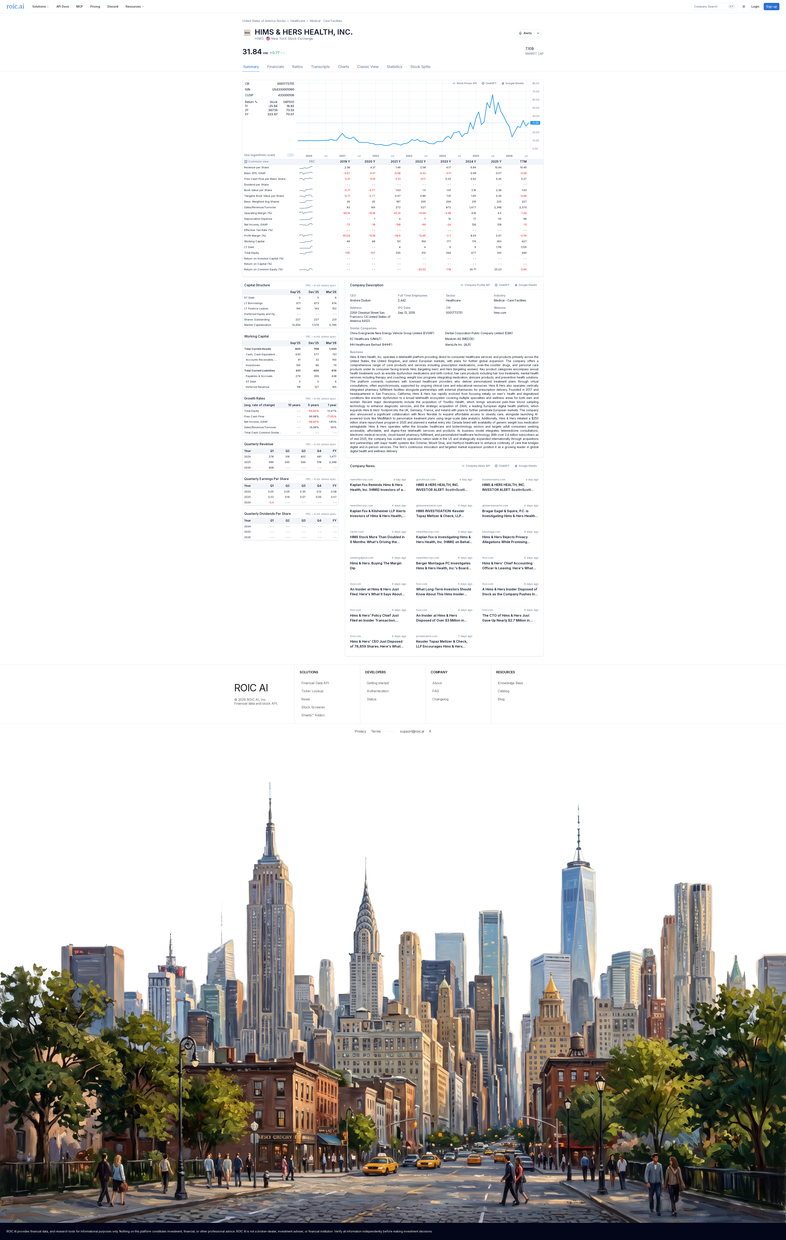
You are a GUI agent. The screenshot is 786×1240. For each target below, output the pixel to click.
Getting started (377, 683)
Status (371, 699)
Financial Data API (315, 683)
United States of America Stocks (264, 21)
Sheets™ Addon (313, 715)
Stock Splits (420, 67)
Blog (501, 699)
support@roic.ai (412, 731)
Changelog (440, 699)
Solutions (39, 6)
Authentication (378, 691)
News (305, 699)
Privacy (360, 731)
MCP (79, 6)
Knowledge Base (510, 683)
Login (755, 6)
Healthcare (297, 21)
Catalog (503, 691)
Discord (112, 6)
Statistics (394, 67)
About (437, 683)
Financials (275, 67)
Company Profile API (477, 285)
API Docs (62, 6)
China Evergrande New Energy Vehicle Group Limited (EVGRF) (392, 333)
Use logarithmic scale (259, 155)
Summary (251, 67)
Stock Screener (313, 707)
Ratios (297, 67)
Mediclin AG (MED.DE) (459, 339)
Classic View (368, 67)
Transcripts (320, 67)
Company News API (478, 465)
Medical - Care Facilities (326, 21)
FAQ (435, 691)
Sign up (771, 6)
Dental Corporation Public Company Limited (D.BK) (479, 333)
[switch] (290, 155)
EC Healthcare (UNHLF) (366, 339)
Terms (376, 731)
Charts (343, 67)
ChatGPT (491, 83)
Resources (133, 6)
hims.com (500, 312)
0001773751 (454, 312)
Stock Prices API (467, 83)
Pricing (95, 6)
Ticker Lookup (312, 691)
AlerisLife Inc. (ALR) (458, 344)
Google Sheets (515, 83)
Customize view (258, 161)
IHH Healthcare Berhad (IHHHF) (371, 344)
